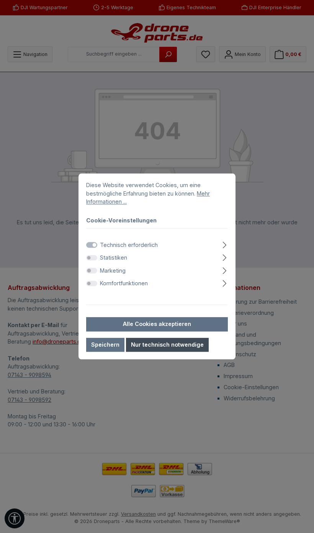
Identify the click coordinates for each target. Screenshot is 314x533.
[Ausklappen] (224, 243)
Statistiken (113, 257)
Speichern (105, 344)
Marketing (113, 270)
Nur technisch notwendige (167, 344)
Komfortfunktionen (124, 283)
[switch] (91, 257)
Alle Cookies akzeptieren (157, 324)
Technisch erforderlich (129, 245)
